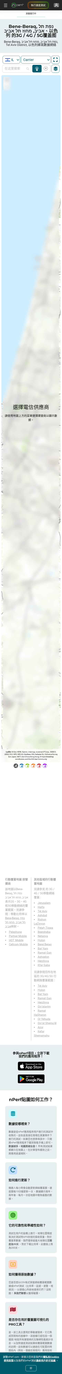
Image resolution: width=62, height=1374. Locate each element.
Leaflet (8, 752)
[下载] (31, 1066)
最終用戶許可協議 (46, 1360)
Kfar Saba (44, 965)
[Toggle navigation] (5, 5)
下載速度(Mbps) (45, 69)
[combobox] (11, 60)
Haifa (41, 907)
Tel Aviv (42, 911)
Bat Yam (43, 948)
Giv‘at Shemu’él (47, 1023)
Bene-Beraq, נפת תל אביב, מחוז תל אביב (15, 922)
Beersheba (44, 932)
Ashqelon (43, 956)
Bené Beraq (44, 944)
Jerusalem (44, 903)
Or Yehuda (44, 1019)
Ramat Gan (44, 952)
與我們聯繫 (20, 1293)
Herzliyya (43, 961)
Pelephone (15, 932)
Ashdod (42, 915)
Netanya (43, 936)
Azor (40, 1027)
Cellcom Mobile (18, 944)
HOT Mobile (16, 940)
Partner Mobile (18, 936)
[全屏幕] (55, 60)
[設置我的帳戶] (56, 5)
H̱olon (41, 940)
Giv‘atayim (44, 1006)
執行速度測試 (38, 5)
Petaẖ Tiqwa (45, 927)
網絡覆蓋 (37, 69)
